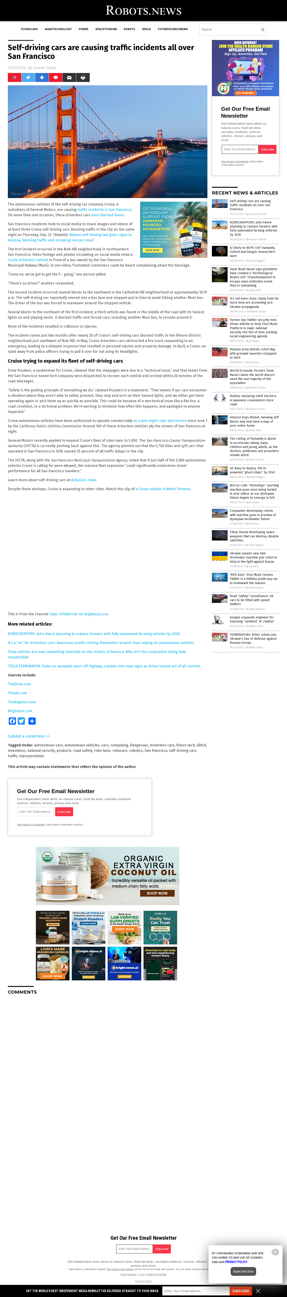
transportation (32, 756)
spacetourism (106, 29)
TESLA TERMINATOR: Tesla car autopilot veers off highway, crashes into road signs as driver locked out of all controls (104, 666)
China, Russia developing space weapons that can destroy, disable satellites (254, 536)
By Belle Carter (255, 626)
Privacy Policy (143, 1281)
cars (105, 745)
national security (41, 750)
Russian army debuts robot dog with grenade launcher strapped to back (253, 353)
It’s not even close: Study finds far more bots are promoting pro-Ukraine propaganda (254, 303)
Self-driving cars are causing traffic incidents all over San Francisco (250, 205)
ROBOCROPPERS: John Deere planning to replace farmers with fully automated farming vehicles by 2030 (94, 634)
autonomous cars (48, 745)
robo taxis (102, 750)
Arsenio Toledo (44, 68)
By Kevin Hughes (256, 260)
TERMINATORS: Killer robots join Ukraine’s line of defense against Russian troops (253, 639)
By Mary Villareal (255, 609)
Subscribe (240, 1291)
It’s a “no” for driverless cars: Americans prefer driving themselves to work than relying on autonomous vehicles (101, 643)
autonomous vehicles (82, 745)
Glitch (201, 745)
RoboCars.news (83, 480)
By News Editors (255, 459)
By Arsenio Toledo (256, 214)
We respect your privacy (120, 1269)
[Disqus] (107, 1054)
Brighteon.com (96, 614)
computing (119, 745)
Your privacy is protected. (31, 824)
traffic (13, 756)
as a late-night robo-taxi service (160, 421)
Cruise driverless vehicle (28, 260)
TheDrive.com (19, 684)
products (64, 750)
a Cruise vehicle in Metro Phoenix (162, 489)
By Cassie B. (252, 566)
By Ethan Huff (253, 290)
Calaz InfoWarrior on (66, 614)
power (83, 29)
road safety (82, 750)
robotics (136, 750)
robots (129, 29)
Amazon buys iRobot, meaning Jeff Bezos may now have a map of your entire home (254, 421)
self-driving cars (182, 750)
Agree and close (243, 1271)
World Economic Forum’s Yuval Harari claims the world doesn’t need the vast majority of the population (252, 377)
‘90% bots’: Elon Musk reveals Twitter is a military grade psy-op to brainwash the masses (253, 579)
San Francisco (156, 750)
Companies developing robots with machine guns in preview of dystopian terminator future (253, 515)
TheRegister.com (22, 702)
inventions (16, 750)
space (146, 29)
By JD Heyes (252, 341)
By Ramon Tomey (256, 311)
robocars (119, 750)
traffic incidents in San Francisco (104, 209)
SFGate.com (17, 693)
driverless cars (162, 745)
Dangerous (139, 745)
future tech (185, 745)
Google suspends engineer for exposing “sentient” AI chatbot (252, 619)
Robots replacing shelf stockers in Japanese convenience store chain (253, 400)
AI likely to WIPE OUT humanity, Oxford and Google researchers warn (252, 252)
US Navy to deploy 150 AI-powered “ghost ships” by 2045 (252, 470)
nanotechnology (58, 29)
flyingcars (29, 29)
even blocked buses (107, 215)
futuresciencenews (173, 29)
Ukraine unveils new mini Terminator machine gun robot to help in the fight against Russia (253, 557)
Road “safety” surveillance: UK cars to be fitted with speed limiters (252, 600)
